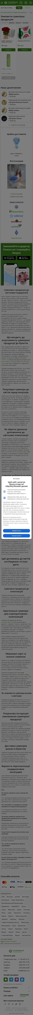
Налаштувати (16, 536)
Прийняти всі (16, 531)
